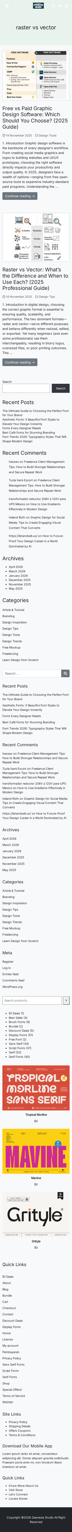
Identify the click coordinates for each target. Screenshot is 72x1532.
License (7, 1339)
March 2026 (17, 571)
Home (6, 1333)
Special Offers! (12, 1389)
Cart (5, 1301)
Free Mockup (11, 647)
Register (7, 961)
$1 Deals (8, 1276)
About (6, 1283)
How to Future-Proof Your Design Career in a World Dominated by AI (36, 541)
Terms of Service (13, 1396)
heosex (14, 461)
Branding (8, 616)
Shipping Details (20, 1426)
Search (7, 381)
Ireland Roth (17, 517)
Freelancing (10, 653)
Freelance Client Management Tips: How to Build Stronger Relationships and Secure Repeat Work (37, 467)
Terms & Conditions (22, 1435)
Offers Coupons (20, 1430)
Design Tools (48, 135)
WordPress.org (12, 986)
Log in (6, 968)
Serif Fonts (9, 1377)
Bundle (7, 1295)
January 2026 (18, 575)
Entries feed (10, 974)
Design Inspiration (14, 622)
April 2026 (16, 566)
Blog (5, 1289)
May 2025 (16, 588)
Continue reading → (20, 196)
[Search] (66, 1000)
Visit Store (16, 1490)
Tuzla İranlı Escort (21, 480)
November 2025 (20, 584)
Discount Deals (12, 1320)
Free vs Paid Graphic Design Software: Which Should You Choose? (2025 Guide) (35, 117)
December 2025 (20, 580)
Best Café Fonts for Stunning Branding (28, 432)
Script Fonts (10, 1370)
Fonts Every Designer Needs (21, 428)
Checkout (9, 1308)
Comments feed (13, 980)
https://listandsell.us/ (23, 536)
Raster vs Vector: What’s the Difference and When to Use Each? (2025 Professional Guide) (35, 278)
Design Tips (47, 296)
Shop (6, 1383)
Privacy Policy (11, 1358)
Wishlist (7, 1402)
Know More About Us (23, 1485)
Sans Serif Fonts (13, 1364)
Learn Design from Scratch (20, 660)
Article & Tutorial (13, 610)
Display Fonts (11, 1327)
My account (10, 1345)
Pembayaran (10, 1352)
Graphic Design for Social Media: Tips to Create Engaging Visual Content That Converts (37, 522)
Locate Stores (18, 1498)
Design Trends (12, 641)
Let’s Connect (18, 1494)
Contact (7, 1314)
